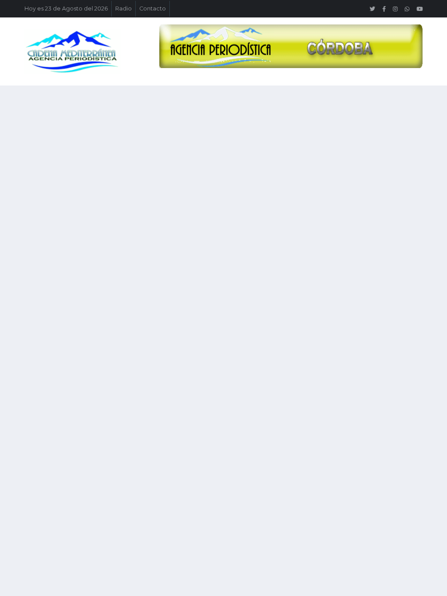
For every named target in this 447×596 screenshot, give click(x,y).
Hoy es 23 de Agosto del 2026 (66, 8)
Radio (123, 8)
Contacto (152, 8)
